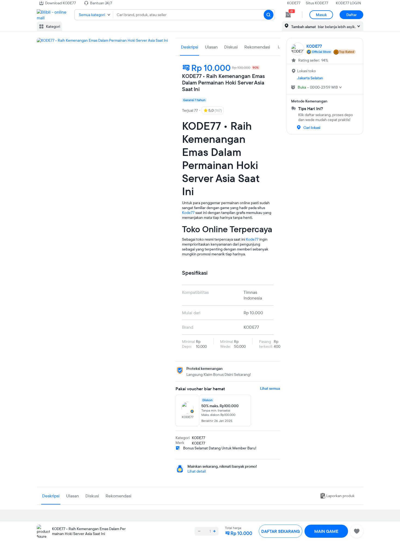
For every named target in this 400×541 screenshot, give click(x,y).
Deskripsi (189, 47)
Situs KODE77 (317, 3)
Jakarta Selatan (310, 77)
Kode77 (188, 212)
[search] (268, 15)
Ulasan (211, 47)
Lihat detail (196, 471)
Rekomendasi (257, 47)
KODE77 (293, 3)
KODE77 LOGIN (348, 3)
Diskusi (231, 47)
